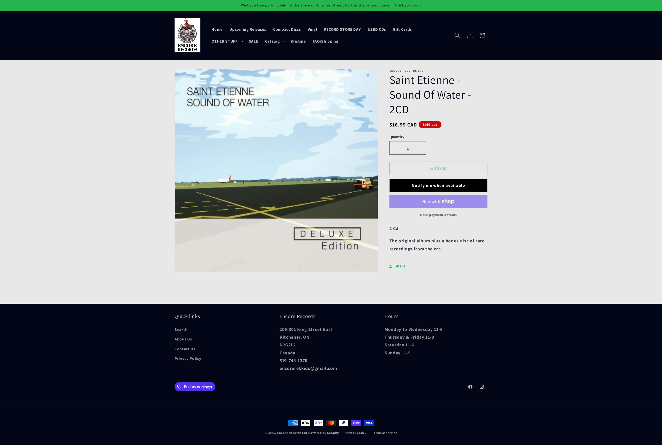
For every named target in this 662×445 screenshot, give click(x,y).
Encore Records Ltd (292, 433)
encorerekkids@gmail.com (308, 368)
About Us (183, 339)
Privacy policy (355, 433)
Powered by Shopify (323, 433)
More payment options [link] (438, 215)
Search (181, 329)
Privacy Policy (188, 358)
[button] (226, 41)
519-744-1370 (293, 360)
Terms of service (384, 433)
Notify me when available (438, 185)
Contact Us (185, 348)
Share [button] (400, 266)
